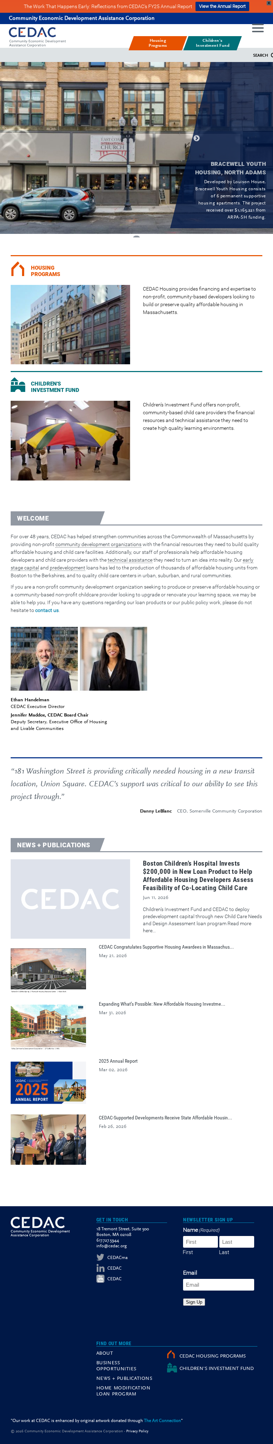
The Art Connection (162, 1420)
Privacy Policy (137, 1431)
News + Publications (53, 845)
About (104, 1353)
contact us (47, 610)
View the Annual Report (222, 6)
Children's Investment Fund (55, 387)
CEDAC (114, 1268)
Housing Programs (45, 271)
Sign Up (194, 1302)
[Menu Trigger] (258, 27)
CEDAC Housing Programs (213, 1356)
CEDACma (117, 1257)
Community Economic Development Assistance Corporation (82, 18)
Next (196, 138)
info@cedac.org (111, 1246)
